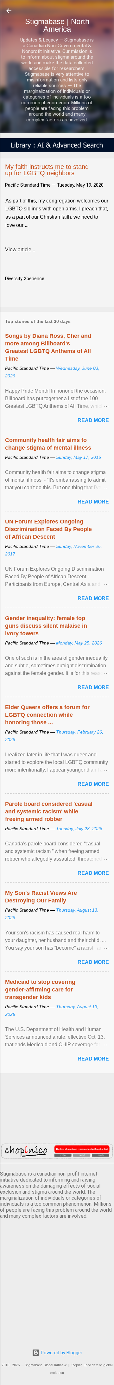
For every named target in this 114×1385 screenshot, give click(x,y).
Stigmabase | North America (57, 25)
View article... (20, 249)
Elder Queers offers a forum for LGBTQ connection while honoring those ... (47, 715)
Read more (93, 420)
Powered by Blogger (61, 1353)
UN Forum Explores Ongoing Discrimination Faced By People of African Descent (48, 529)
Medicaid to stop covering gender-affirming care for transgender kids (40, 989)
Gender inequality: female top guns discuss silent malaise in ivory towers (46, 626)
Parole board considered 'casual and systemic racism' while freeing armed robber (48, 811)
